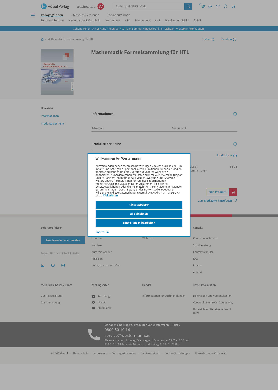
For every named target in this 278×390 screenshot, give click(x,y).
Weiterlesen (110, 195)
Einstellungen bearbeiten (139, 222)
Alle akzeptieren (139, 204)
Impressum (103, 232)
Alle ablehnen (139, 213)
